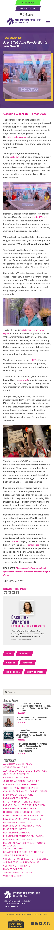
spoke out (14, 157)
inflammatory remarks (17, 137)
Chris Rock (16, 541)
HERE (33, 360)
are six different (39, 217)
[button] (48, 22)
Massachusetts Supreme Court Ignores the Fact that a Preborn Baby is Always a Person (26, 571)
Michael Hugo (33, 544)
